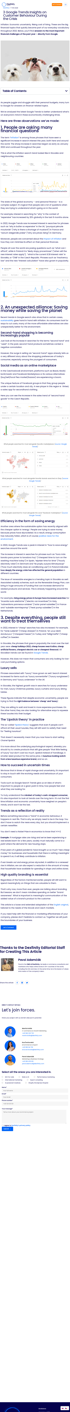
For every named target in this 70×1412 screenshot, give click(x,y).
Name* (4, 1087)
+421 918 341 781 (27, 1047)
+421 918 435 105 (27, 1061)
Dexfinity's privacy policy (20, 1125)
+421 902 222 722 (28, 1033)
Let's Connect (57, 4)
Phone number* (7, 1100)
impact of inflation (53, 238)
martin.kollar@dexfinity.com (32, 1035)
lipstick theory (22, 724)
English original (60, 904)
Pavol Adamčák (29, 960)
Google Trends (41, 652)
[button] (8, 927)
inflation (15, 137)
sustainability (7, 320)
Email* (4, 1094)
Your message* (7, 1109)
